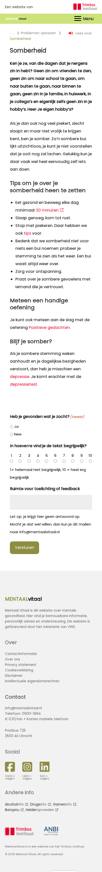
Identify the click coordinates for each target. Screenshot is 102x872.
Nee (18, 434)
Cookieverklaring (19, 670)
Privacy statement (20, 664)
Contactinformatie (21, 654)
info (14, 804)
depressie (19, 376)
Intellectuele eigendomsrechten (32, 681)
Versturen (24, 547)
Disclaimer (14, 675)
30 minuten (47, 210)
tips (27, 233)
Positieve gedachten (49, 327)
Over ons (12, 659)
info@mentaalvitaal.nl (23, 708)
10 (90, 455)
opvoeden (40, 810)
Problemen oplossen (38, 33)
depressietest (23, 384)
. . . (12, 33)
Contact (15, 696)
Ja (16, 426)
